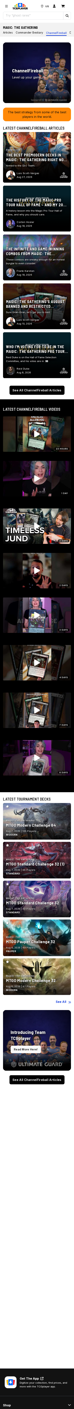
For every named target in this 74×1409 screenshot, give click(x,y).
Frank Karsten (26, 270)
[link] (20, 6)
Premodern (13, 150)
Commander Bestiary (29, 32)
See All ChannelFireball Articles (37, 390)
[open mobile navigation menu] (6, 6)
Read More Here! (26, 1049)
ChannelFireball (56, 32)
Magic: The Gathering (20, 27)
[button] (67, 16)
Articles (8, 32)
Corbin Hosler (25, 222)
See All (61, 1002)
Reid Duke (23, 368)
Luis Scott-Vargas (28, 173)
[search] (33, 15)
